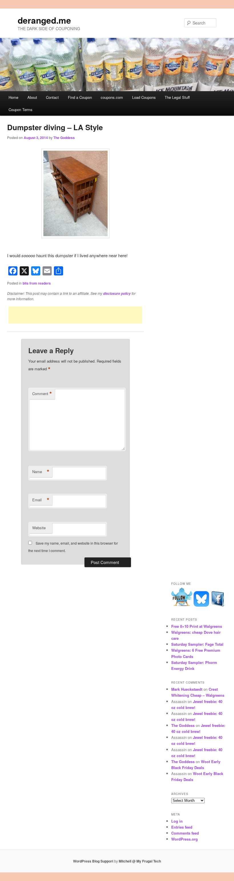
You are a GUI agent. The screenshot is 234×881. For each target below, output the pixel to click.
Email (40, 499)
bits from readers (37, 283)
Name (40, 471)
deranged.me (44, 20)
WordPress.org (184, 839)
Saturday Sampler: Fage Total (197, 644)
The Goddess (64, 137)
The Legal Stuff (177, 97)
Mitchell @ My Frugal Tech (140, 861)
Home (13, 97)
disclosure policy (117, 293)
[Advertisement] (75, 315)
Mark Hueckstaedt (186, 689)
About (32, 97)
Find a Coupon (80, 97)
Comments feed (185, 833)
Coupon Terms (21, 109)
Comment (42, 393)
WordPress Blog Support (93, 861)
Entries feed (181, 827)
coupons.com (112, 97)
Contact (52, 97)
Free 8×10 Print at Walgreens (196, 626)
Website (39, 527)
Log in (177, 821)
